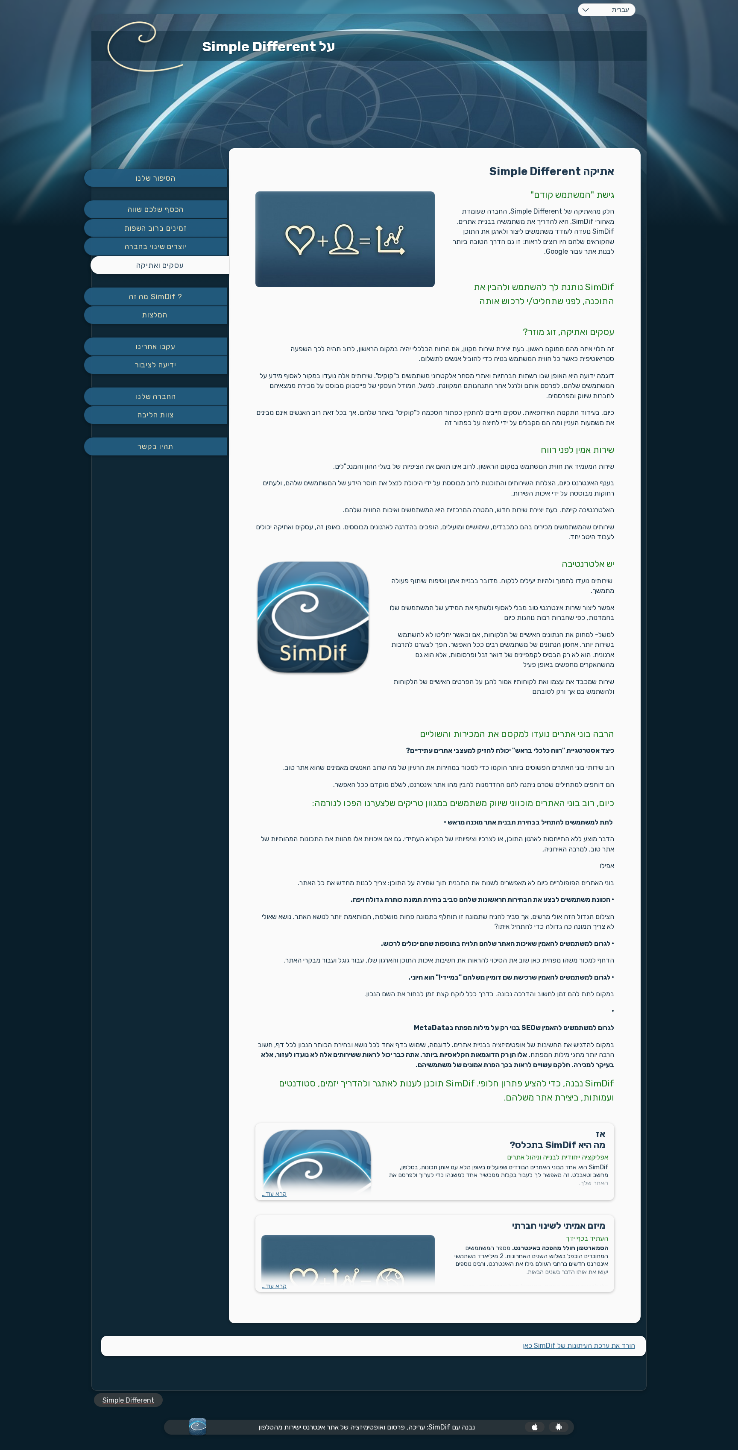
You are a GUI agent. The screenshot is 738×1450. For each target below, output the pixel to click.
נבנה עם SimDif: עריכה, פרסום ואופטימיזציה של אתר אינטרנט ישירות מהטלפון (366, 1427)
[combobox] (607, 9)
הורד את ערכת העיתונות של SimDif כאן (579, 1345)
